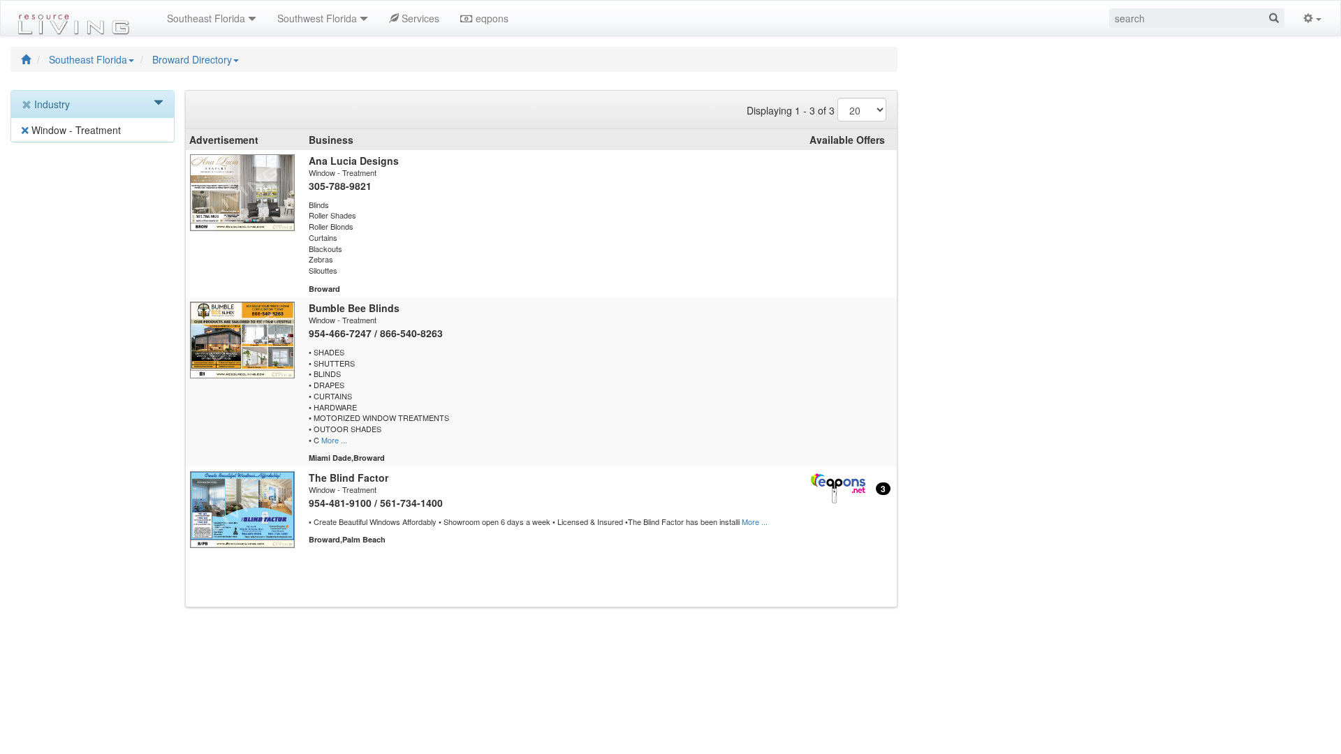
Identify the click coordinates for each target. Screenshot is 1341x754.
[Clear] (28, 105)
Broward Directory (192, 59)
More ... (334, 439)
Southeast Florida (88, 59)
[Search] (1273, 18)
